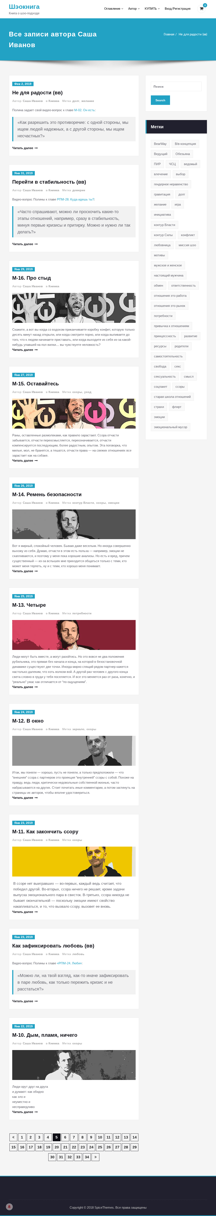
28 (126, 1147)
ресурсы (160, 346)
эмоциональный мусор (170, 427)
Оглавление (112, 8)
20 (57, 1147)
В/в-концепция (185, 144)
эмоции (113, 502)
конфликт (188, 235)
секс (177, 366)
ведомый (190, 164)
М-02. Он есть (84, 110)
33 (78, 1157)
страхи (159, 407)
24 (91, 1147)
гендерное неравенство (171, 184)
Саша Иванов (33, 101)
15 (13, 1147)
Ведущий (160, 154)
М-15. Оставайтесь (35, 383)
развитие (190, 336)
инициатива (162, 214)
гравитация (162, 194)
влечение (161, 174)
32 (70, 1157)
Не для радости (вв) (193, 34)
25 (100, 1147)
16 (22, 1147)
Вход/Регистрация (177, 8)
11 (109, 1137)
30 (52, 1157)
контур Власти (83, 502)
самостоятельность (168, 356)
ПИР (157, 164)
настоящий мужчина (168, 275)
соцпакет (160, 386)
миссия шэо (187, 245)
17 (31, 1147)
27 (117, 1147)
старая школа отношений (172, 396)
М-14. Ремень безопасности (47, 494)
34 (87, 1157)
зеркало (78, 729)
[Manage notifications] (9, 1206)
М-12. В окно (28, 721)
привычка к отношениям (171, 326)
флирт (176, 407)
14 (134, 1137)
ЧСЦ (172, 164)
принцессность (165, 336)
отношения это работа (170, 295)
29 (134, 1147)
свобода (160, 366)
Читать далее (22, 148)
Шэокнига (24, 6)
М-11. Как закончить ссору (45, 831)
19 (48, 1147)
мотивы (159, 255)
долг (75, 101)
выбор (180, 174)
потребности (82, 613)
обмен (158, 285)
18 (39, 1147)
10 (100, 1137)
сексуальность (165, 376)
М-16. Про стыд (31, 278)
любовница (162, 245)
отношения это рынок (169, 305)
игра (178, 204)
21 (65, 1147)
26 (109, 1147)
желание (87, 101)
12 (117, 1137)
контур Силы (163, 235)
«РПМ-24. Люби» (69, 963)
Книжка (54, 101)
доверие (78, 190)
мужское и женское (168, 265)
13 (126, 1137)
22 (74, 1147)
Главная (169, 34)
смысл (189, 376)
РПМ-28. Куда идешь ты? (75, 199)
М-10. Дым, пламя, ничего (44, 1035)
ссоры (77, 392)
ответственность (183, 285)
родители (181, 346)
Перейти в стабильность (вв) (49, 182)
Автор (132, 8)
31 (61, 1157)
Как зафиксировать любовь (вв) (53, 946)
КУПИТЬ (151, 8)
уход (87, 392)
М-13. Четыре (29, 605)
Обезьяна (183, 154)
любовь (78, 954)
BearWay (160, 144)
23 (83, 1147)
